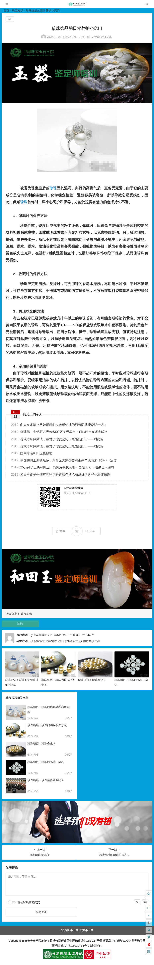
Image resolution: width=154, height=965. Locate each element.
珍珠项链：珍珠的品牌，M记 (45, 761)
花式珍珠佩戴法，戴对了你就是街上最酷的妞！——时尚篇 (57, 439)
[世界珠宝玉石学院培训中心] (77, 5)
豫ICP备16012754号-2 (74, 945)
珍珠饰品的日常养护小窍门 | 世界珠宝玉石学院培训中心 (65, 641)
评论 (96, 36)
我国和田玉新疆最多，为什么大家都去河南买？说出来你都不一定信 (64, 460)
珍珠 (53, 188)
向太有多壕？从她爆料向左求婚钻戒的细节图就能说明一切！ (59, 425)
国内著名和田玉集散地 (31, 453)
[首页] (149, 893)
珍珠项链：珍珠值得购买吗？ (45, 780)
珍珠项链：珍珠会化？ (92, 679)
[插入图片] (145, 902)
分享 (92, 531)
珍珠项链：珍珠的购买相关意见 (47, 725)
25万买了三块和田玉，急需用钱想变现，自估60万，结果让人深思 (62, 467)
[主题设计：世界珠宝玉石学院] (63, 958)
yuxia (50, 36)
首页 (6, 10)
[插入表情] (137, 902)
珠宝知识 (17, 10)
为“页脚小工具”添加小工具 (77, 930)
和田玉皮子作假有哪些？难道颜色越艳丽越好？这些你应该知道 (60, 474)
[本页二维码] (149, 951)
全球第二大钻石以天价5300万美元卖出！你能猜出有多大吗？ (59, 432)
